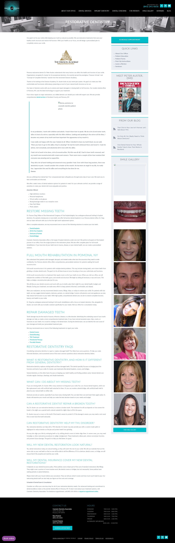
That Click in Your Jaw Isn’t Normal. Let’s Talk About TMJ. (131, 129)
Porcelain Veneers (35, 342)
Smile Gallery (147, 11)
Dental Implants (35, 228)
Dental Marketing (58, 538)
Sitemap (80, 538)
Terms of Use (99, 538)
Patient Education (121, 56)
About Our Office (68, 11)
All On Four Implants (36, 231)
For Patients (134, 11)
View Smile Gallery (130, 429)
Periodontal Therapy (36, 340)
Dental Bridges (34, 236)
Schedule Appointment (129, 40)
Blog (169, 11)
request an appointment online (88, 491)
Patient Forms (120, 59)
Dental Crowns (34, 332)
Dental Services (85, 11)
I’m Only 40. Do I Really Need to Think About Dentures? (130, 137)
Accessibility (109, 538)
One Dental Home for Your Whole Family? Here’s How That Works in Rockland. (129, 147)
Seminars (160, 11)
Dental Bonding (34, 334)
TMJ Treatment (34, 337)
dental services (41, 97)
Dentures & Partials (36, 233)
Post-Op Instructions (122, 61)
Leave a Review (120, 64)
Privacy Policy (88, 538)
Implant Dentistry (101, 11)
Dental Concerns (119, 11)
